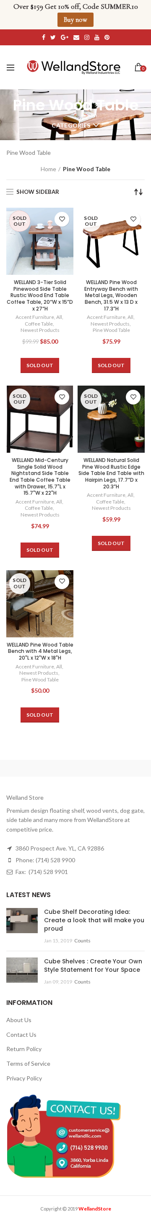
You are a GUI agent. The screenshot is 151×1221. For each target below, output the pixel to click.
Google (64, 37)
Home (48, 168)
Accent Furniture (35, 317)
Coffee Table (39, 324)
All (59, 317)
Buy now (75, 20)
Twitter (53, 37)
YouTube (97, 37)
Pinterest (107, 37)
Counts (82, 940)
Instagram (87, 37)
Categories (71, 125)
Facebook (43, 37)
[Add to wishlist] (62, 219)
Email (76, 37)
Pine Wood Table (111, 330)
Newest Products (40, 330)
